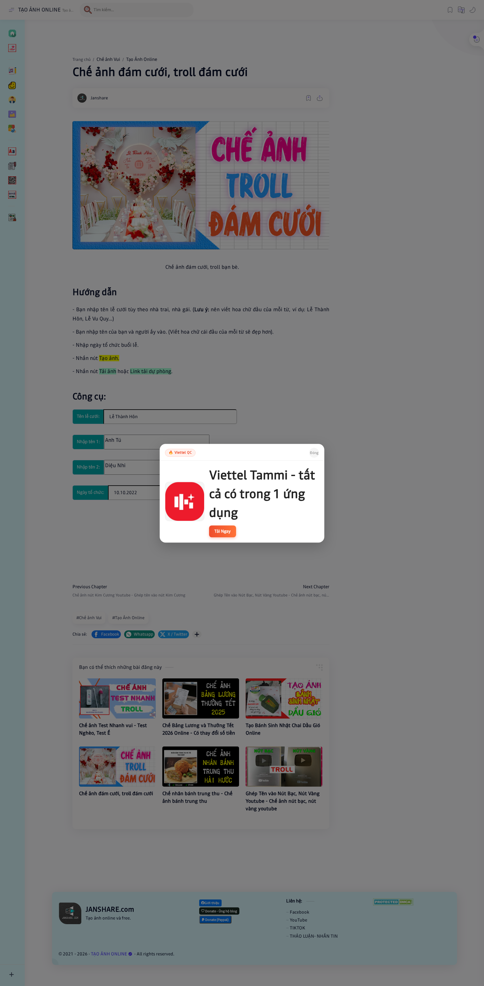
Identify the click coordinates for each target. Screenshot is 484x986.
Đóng (314, 452)
